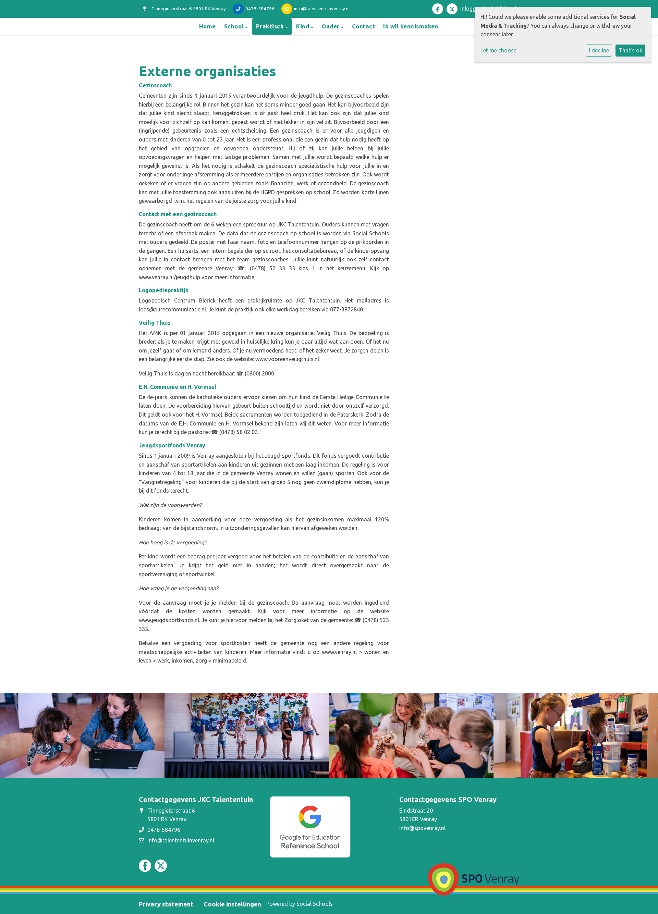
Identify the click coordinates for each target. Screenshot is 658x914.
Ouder (331, 26)
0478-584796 (260, 8)
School (234, 26)
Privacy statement (166, 904)
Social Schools (314, 904)
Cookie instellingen (232, 904)
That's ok (630, 50)
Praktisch (270, 26)
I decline (599, 50)
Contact (363, 26)
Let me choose (498, 50)
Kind (303, 26)
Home (207, 26)
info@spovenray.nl (422, 828)
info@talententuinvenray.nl (322, 8)
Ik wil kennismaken (410, 26)
